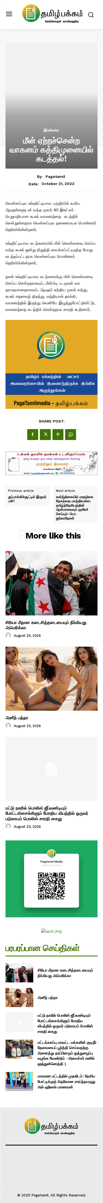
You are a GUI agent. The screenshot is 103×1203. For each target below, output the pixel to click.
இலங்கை (51, 130)
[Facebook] (32, 434)
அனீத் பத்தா (16, 717)
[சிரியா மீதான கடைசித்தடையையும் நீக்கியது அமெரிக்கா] (51, 583)
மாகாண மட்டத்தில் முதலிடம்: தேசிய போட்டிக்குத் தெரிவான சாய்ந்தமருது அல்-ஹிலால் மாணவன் (66, 1081)
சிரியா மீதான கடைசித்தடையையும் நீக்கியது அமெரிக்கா (46, 625)
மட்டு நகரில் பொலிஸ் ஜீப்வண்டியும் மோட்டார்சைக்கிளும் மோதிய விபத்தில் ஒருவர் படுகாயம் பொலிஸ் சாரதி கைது (46, 813)
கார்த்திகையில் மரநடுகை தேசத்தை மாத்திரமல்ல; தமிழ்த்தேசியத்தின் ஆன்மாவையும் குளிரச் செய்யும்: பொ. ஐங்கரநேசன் (74, 507)
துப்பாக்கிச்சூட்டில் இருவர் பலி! (27, 499)
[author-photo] (9, 635)
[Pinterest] (57, 434)
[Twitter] (45, 434)
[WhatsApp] (70, 434)
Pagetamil (55, 176)
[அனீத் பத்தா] (51, 679)
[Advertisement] (51, 72)
